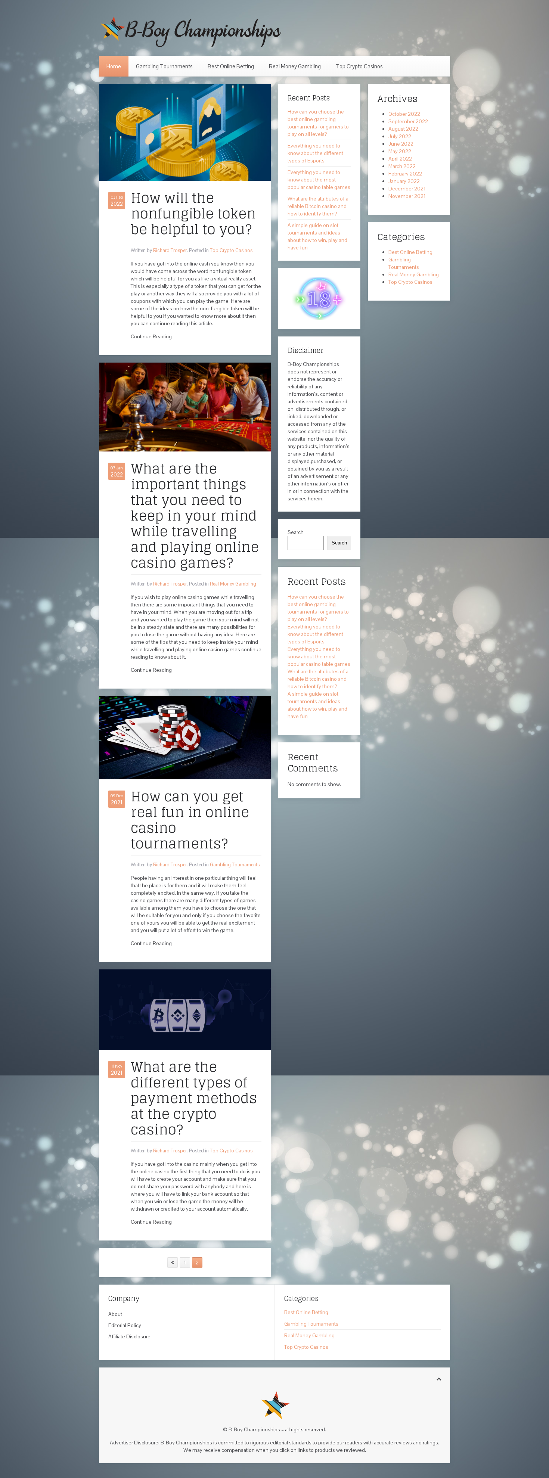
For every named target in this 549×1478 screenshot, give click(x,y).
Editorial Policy (124, 1325)
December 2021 (407, 188)
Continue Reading (151, 336)
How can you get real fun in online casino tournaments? (190, 820)
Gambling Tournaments (164, 66)
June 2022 (400, 143)
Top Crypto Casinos (359, 66)
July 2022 (399, 136)
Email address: (458, 1436)
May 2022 (399, 151)
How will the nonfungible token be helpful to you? (193, 213)
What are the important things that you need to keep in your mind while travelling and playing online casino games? (195, 515)
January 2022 (404, 181)
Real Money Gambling (295, 66)
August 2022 (403, 128)
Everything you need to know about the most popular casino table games (319, 179)
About (115, 1314)
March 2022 (402, 166)
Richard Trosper (170, 250)
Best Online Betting (231, 66)
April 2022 (400, 158)
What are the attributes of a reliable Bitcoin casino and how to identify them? (318, 206)
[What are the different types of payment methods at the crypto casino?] (185, 1009)
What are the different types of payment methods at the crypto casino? (194, 1098)
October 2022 (404, 114)
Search (296, 532)
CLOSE (535, 1372)
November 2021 (407, 196)
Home (113, 66)
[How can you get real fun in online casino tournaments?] (185, 737)
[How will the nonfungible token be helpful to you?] (185, 131)
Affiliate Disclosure (129, 1336)
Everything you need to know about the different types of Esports (315, 153)
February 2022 (405, 173)
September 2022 (408, 121)
